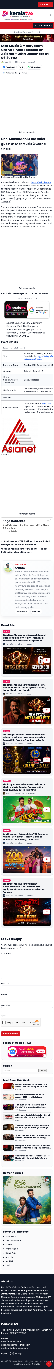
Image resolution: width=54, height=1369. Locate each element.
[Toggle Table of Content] (47, 521)
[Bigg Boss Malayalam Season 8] (27, 38)
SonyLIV (9, 1257)
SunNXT (9, 1261)
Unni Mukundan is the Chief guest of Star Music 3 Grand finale (26, 526)
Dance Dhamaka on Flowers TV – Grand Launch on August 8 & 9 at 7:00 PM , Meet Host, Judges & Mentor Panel (31, 1085)
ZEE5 (8, 1265)
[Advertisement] (27, 104)
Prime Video (12, 1248)
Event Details (11, 531)
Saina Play (11, 1252)
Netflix (9, 1244)
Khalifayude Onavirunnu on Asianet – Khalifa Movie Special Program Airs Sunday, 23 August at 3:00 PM (24, 787)
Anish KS (20, 567)
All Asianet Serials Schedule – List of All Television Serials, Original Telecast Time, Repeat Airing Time (32, 1116)
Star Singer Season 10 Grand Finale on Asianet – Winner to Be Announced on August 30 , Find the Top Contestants (24, 737)
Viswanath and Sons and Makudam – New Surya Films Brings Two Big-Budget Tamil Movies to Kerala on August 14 (32, 1126)
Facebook (10, 67)
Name (5, 983)
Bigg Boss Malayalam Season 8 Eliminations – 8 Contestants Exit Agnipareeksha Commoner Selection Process (24, 887)
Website (36, 611)
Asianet (31, 62)
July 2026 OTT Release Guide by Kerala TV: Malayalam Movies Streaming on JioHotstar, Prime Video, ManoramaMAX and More (31, 1106)
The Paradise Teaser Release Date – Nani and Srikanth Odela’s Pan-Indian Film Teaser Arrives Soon (32, 1157)
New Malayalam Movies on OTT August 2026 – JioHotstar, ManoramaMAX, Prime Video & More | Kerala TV (33, 1096)
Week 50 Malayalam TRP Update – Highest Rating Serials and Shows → (24, 550)
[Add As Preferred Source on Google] (27, 309)
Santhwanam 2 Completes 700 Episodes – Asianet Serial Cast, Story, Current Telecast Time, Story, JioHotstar (26, 837)
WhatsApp (35, 67)
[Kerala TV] (17, 15)
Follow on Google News (16, 73)
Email (4, 994)
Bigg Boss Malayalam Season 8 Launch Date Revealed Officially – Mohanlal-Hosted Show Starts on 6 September (24, 638)
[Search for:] (20, 1070)
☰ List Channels (43, 25)
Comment (7, 953)
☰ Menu (44, 4)
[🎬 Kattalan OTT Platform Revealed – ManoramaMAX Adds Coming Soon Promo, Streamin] (8, 1138)
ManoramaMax (13, 1240)
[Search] (50, 15)
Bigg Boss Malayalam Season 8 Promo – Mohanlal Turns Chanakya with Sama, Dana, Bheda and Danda (25, 687)
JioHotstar (11, 1236)
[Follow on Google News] (27, 1052)
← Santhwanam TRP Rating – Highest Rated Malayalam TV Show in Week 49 (25, 543)
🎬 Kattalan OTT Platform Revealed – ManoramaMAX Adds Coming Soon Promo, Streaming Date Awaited (32, 1136)
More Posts (22, 611)
